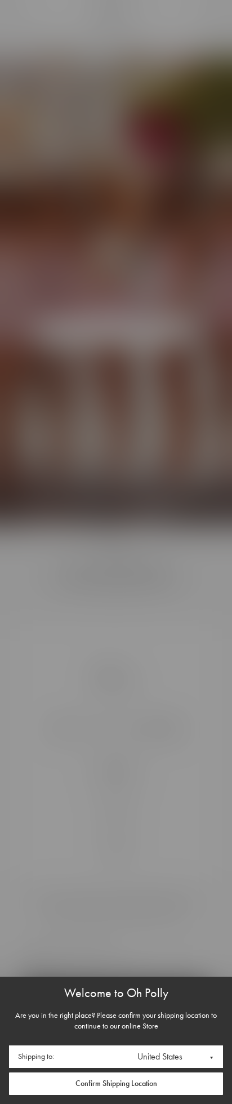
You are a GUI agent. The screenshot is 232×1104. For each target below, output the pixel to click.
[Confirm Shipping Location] (116, 1083)
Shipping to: (36, 1056)
